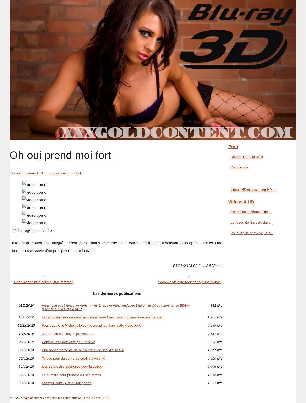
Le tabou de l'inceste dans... (252, 222)
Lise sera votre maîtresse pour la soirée (72, 366)
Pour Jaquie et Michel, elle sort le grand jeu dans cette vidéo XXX (91, 325)
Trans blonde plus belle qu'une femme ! (43, 282)
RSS (106, 398)
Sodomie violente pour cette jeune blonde (189, 282)
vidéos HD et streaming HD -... (254, 190)
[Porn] (153, 70)
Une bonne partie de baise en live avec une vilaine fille (83, 350)
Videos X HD (34, 173)
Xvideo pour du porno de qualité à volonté (73, 358)
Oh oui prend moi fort (65, 173)
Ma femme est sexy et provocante (67, 333)
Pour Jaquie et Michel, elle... (252, 233)
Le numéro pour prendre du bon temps (71, 374)
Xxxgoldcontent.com (35, 398)
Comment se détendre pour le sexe (68, 342)
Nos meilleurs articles (247, 157)
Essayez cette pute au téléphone (66, 383)
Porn (17, 173)
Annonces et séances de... (251, 212)
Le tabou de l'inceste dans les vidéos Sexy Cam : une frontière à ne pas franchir (102, 317)
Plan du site (239, 167)
